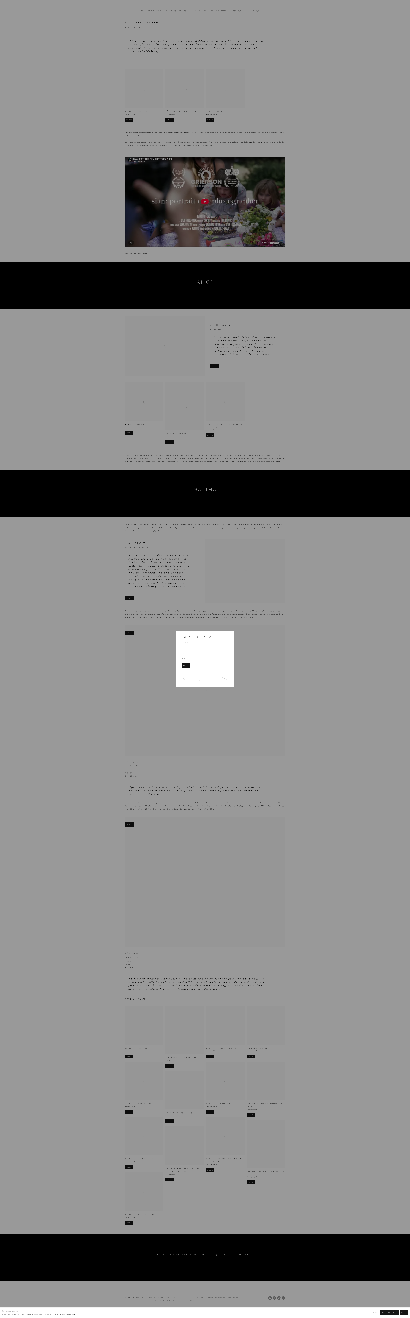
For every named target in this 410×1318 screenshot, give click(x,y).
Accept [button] (403, 1312)
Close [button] (229, 635)
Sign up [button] (186, 665)
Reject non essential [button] (389, 1312)
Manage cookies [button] (371, 1312)
